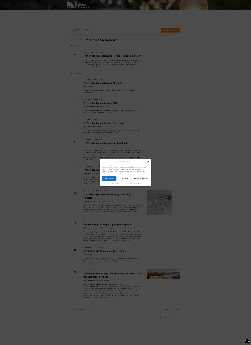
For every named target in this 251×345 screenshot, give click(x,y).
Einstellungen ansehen (141, 178)
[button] (148, 162)
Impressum (136, 183)
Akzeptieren (109, 178)
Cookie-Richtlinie (116, 183)
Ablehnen (125, 178)
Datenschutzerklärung (126, 183)
